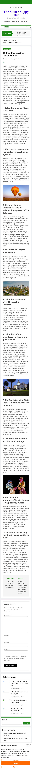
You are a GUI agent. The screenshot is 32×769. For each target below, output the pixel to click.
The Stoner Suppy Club (16, 13)
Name (6, 636)
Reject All (15, 767)
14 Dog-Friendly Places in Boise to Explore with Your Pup (19, 683)
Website (6, 649)
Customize (15, 760)
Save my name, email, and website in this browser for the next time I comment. (15, 658)
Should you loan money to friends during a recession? (22, 33)
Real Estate (7, 49)
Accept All (15, 763)
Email (6, 642)
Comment (8, 615)
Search (4, 720)
